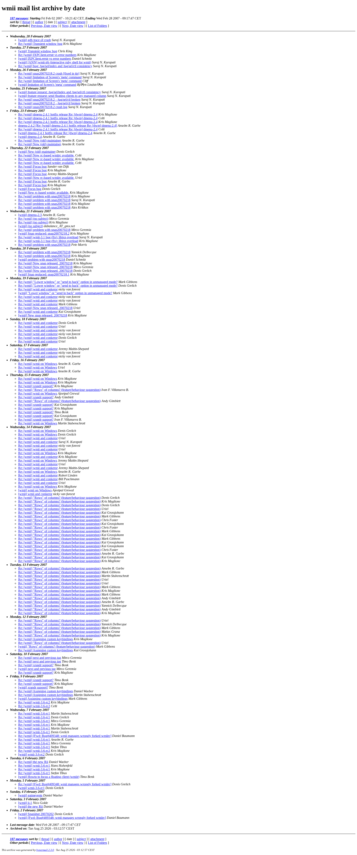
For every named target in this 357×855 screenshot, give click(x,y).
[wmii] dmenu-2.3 (30, 215)
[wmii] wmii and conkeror (35, 494)
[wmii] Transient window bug (37, 51)
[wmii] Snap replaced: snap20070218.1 (43, 274)
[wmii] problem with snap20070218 (41, 259)
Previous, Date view (44, 25)
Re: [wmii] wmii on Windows (37, 363)
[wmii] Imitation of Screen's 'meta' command (47, 84)
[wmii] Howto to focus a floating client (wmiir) (48, 777)
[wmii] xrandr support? (33, 687)
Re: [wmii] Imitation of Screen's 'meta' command (50, 77)
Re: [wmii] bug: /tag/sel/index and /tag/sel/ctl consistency (55, 66)
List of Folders (97, 25)
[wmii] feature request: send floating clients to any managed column (62, 96)
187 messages (19, 18)
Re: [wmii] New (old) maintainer (39, 140)
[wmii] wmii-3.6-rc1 (31, 788)
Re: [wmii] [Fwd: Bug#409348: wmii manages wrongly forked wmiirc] (64, 736)
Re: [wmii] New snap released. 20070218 (45, 263)
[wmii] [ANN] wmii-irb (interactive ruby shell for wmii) (54, 62)
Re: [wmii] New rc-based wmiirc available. (46, 155)
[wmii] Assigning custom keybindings (43, 698)
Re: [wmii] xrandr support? (36, 386)
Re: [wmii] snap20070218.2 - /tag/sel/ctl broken (49, 99)
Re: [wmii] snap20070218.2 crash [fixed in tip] (48, 73)
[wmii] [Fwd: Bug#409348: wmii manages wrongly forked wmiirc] (62, 817)
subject (62, 22)
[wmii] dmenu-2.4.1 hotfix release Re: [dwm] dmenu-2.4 (55, 133)
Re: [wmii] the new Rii (33, 762)
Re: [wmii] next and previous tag (39, 657)
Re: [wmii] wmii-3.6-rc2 (34, 702)
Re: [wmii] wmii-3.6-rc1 (34, 713)
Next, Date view (72, 25)
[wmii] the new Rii (30, 806)
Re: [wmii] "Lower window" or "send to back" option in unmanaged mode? (68, 282)
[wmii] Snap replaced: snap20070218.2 (43, 233)
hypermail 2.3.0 (45, 849)
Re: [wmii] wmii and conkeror (38, 289)
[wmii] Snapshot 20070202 (36, 814)
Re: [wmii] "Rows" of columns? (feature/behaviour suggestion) (59, 390)
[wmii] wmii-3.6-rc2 (31, 754)
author (39, 22)
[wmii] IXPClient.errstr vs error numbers (44, 58)
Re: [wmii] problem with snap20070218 (44, 196)
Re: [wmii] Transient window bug (40, 43)
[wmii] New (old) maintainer (37, 151)
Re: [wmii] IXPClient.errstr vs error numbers (47, 55)
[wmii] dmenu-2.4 (30, 137)
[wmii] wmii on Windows (35, 490)
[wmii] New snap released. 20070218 (42, 315)
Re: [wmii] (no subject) (33, 218)
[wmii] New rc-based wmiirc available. (43, 192)
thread (26, 22)
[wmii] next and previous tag (37, 669)
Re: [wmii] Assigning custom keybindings (45, 639)
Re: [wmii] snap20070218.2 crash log (42, 107)
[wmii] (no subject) (30, 226)
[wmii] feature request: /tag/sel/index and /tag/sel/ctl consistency (59, 92)
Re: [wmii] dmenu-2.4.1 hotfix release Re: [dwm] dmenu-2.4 (58, 114)
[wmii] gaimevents (30, 795)
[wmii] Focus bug (29, 189)
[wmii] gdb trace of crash (34, 40)
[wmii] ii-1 (25, 803)
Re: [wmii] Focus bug (32, 166)
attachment (78, 22)
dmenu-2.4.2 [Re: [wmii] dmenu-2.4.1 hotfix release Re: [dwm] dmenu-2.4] (67, 125)
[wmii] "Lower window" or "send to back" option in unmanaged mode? (65, 293)
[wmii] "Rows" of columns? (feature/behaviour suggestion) (56, 646)
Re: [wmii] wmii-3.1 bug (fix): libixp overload (48, 237)
